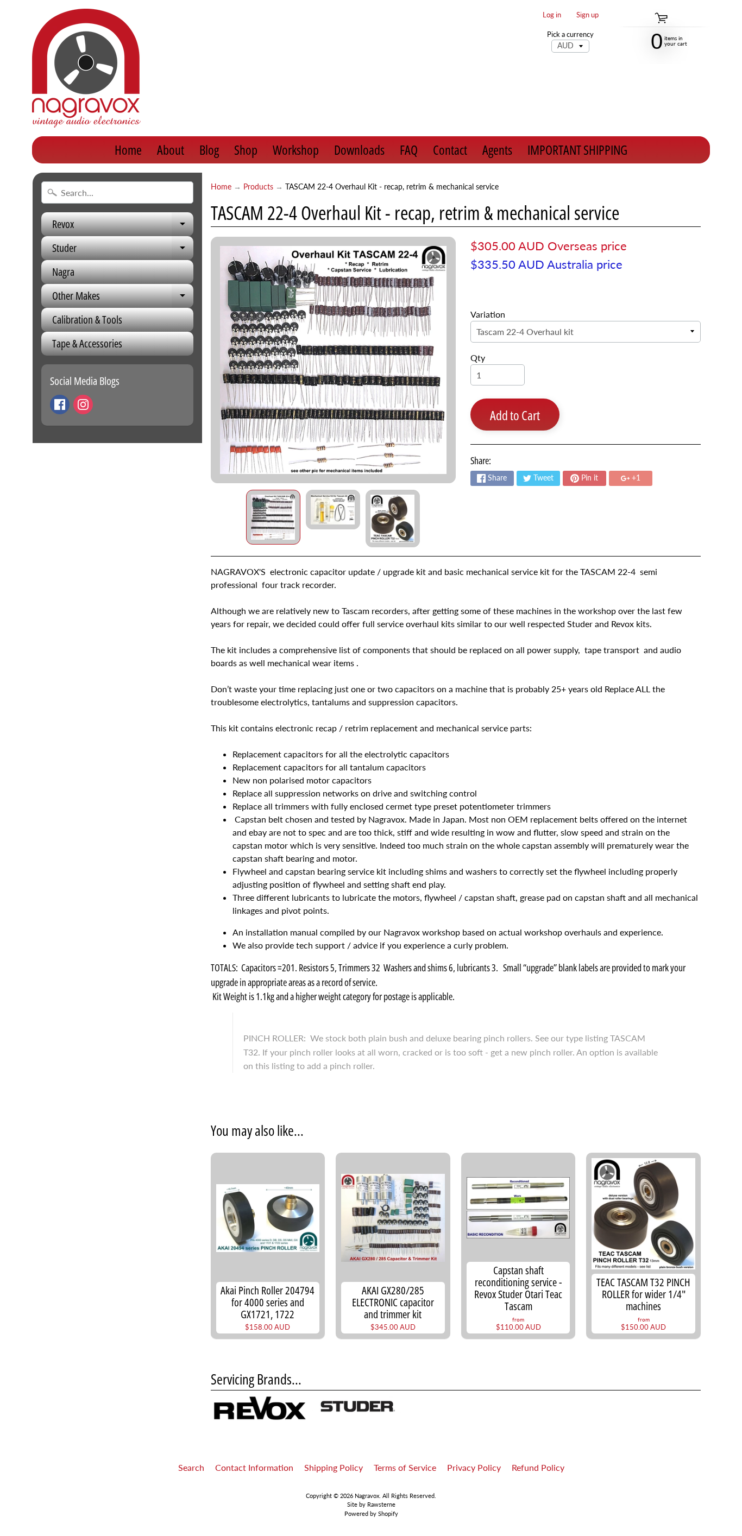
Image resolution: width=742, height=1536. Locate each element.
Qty (477, 357)
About (170, 150)
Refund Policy (538, 1467)
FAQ (409, 150)
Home (128, 150)
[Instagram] (83, 404)
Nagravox (367, 1495)
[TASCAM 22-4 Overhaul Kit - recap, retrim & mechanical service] (273, 517)
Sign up (587, 14)
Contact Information (254, 1467)
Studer (122, 250)
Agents (497, 150)
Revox (122, 226)
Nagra (63, 271)
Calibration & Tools (87, 319)
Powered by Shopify (371, 1513)
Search (191, 1467)
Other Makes (122, 298)
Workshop (296, 150)
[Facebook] (60, 404)
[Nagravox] (86, 68)
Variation (487, 314)
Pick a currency (570, 34)
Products (258, 186)
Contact (450, 150)
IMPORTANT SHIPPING (577, 150)
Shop (245, 150)
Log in (552, 14)
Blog (209, 150)
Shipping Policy (333, 1467)
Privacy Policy (474, 1467)
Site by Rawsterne (371, 1504)
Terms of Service (405, 1467)
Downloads (359, 150)
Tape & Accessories (87, 343)
